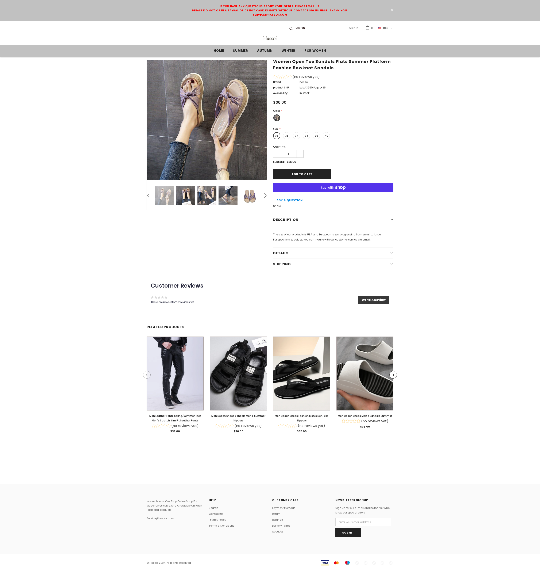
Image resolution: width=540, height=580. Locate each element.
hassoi (304, 82)
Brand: (277, 82)
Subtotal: (279, 162)
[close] (392, 10)
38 (306, 135)
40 (326, 135)
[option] (207, 120)
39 (316, 135)
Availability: (280, 93)
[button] (296, 77)
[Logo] (270, 38)
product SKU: (281, 87)
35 (276, 135)
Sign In (353, 28)
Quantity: (279, 146)
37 (296, 135)
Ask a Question (290, 200)
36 (286, 135)
